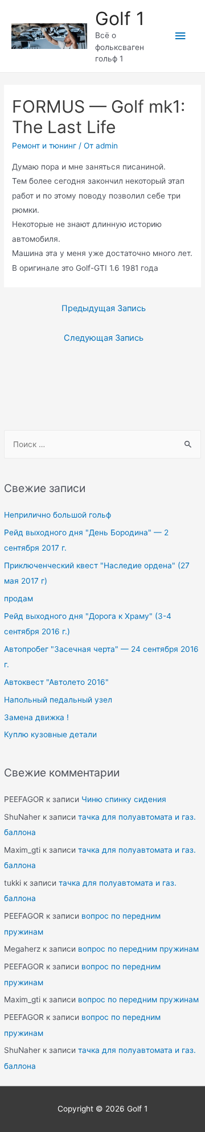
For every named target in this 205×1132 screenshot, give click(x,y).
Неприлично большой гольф (57, 514)
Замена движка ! (36, 717)
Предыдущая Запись (104, 308)
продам (18, 598)
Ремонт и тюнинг (44, 145)
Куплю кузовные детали (50, 734)
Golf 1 (120, 18)
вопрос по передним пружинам (138, 948)
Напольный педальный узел (58, 699)
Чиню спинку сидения (123, 799)
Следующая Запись (104, 338)
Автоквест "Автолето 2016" (56, 682)
